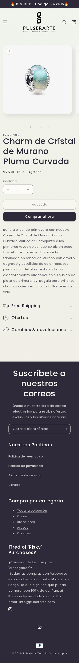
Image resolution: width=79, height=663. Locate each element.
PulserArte (29, 653)
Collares (24, 533)
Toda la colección (32, 510)
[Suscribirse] (65, 429)
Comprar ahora (39, 216)
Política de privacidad (25, 466)
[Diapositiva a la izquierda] (30, 127)
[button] (5, 22)
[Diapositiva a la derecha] (49, 127)
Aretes (22, 527)
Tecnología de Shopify (52, 653)
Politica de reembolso (25, 456)
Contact (15, 485)
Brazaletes (26, 522)
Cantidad (10, 181)
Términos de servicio (25, 475)
